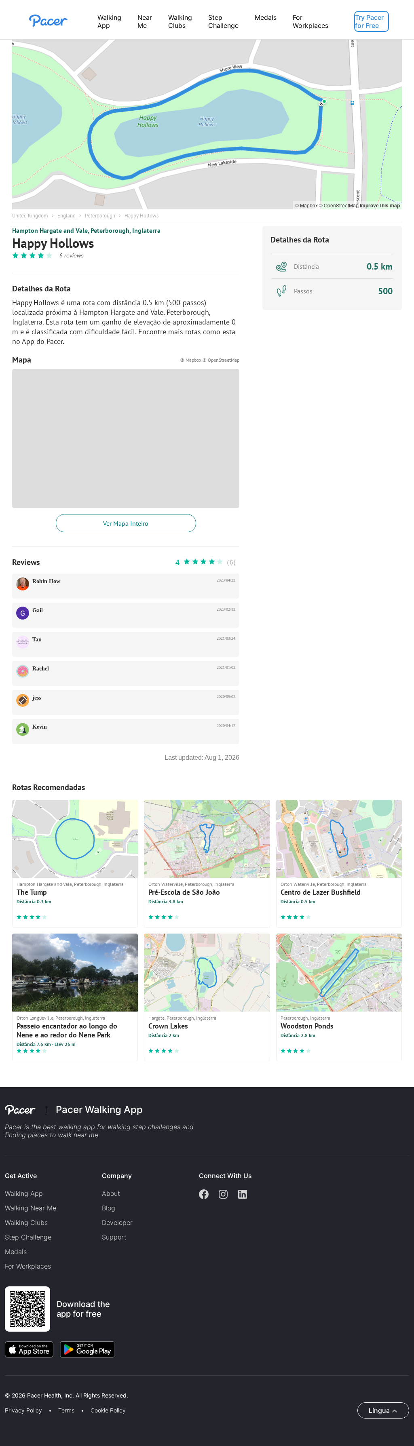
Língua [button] (379, 1410)
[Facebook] (204, 1195)
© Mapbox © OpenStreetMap (209, 360)
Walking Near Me (30, 1208)
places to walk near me (63, 1135)
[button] (141, 1386)
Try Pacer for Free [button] (369, 21)
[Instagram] (223, 1195)
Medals (266, 17)
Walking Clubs (180, 21)
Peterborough (100, 215)
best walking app (70, 1127)
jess (36, 698)
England (66, 215)
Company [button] (117, 1176)
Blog (108, 1208)
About (111, 1193)
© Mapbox (307, 205)
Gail (37, 610)
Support (114, 1237)
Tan (37, 640)
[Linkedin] (242, 1195)
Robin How (46, 581)
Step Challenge (223, 21)
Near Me (144, 21)
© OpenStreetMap (339, 205)
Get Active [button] (21, 1176)
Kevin (39, 727)
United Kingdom (30, 215)
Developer (117, 1222)
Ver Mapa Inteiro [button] (125, 523)
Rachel (40, 669)
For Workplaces (310, 21)
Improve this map (380, 205)
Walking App (109, 21)
